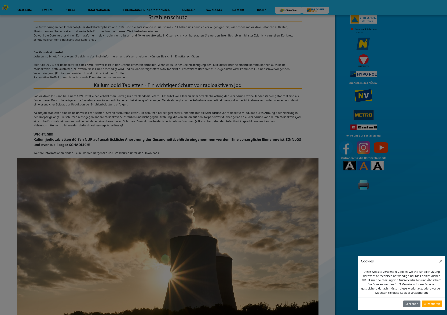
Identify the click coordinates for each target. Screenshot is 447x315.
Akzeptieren (432, 304)
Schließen (411, 304)
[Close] (441, 261)
